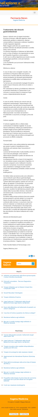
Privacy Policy (14, 414)
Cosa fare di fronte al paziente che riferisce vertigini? (19, 313)
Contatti (17, 402)
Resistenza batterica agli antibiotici (14, 317)
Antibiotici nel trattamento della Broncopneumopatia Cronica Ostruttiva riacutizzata (19, 276)
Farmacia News (19, 18)
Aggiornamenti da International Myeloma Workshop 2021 (19, 357)
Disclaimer (25, 409)
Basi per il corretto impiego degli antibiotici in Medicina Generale (17, 322)
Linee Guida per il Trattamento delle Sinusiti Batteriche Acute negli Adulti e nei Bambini (17, 302)
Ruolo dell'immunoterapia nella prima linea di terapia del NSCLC (20, 362)
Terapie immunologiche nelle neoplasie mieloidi (18, 352)
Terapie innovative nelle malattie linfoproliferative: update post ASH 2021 (19, 347)
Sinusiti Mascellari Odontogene (13, 293)
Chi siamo (11, 402)
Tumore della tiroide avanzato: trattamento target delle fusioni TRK (19, 335)
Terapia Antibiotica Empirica (12, 297)
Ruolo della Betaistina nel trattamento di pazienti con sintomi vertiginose (20, 308)
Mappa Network (25, 402)
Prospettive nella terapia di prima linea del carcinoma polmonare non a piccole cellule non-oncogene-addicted (20, 379)
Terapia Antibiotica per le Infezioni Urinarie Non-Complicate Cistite (18, 287)
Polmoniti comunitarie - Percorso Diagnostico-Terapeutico (17, 282)
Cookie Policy (24, 414)
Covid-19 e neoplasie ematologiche (14, 385)
